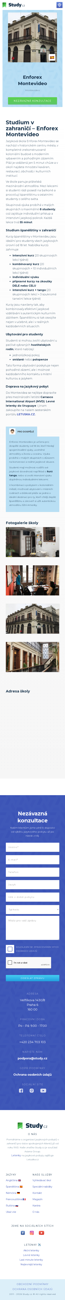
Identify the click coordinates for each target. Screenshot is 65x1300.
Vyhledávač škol (41, 1180)
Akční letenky (31, 1250)
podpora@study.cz (32, 1058)
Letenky (16, 1155)
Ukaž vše (11, 1211)
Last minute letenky (31, 1259)
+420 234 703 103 (32, 1042)
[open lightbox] (32, 542)
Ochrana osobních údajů (32, 1074)
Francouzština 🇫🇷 (16, 1199)
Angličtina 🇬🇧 (13, 1180)
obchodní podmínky (32, 1284)
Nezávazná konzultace (32, 100)
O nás (35, 1211)
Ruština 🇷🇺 (12, 1205)
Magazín (37, 1199)
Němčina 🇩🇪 (13, 1192)
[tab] (21, 432)
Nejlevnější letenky (31, 1264)
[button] (59, 5)
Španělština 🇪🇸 (14, 1186)
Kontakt (37, 1192)
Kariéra (36, 1205)
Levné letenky (31, 1255)
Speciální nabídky (42, 1186)
